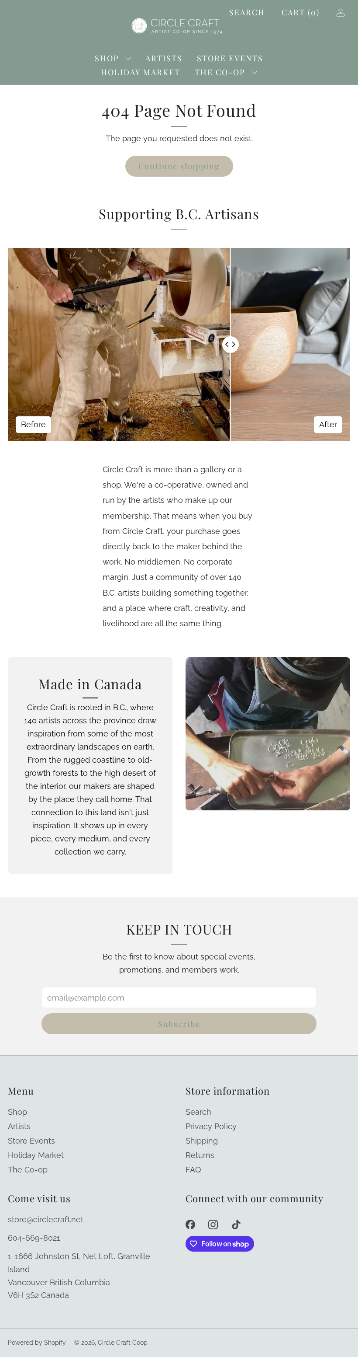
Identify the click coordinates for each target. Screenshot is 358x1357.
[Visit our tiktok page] (236, 1224)
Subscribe (179, 1024)
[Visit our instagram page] (213, 1224)
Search (247, 12)
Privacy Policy (211, 1126)
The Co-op (220, 72)
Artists (163, 58)
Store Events (230, 58)
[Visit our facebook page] (190, 1224)
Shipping (202, 1140)
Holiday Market (140, 72)
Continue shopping (179, 166)
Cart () (301, 12)
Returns (200, 1155)
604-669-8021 (34, 1237)
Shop (107, 58)
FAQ (193, 1169)
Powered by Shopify (37, 1342)
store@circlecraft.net (45, 1219)
